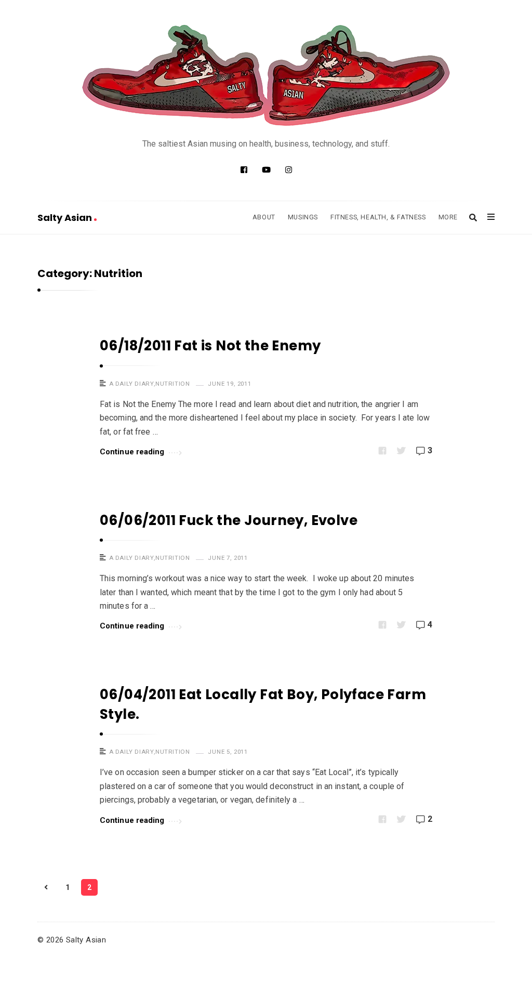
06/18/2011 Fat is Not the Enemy (210, 345)
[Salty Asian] (266, 75)
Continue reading (132, 451)
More (448, 217)
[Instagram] (288, 170)
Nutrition (172, 383)
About (263, 217)
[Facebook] (244, 170)
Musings (303, 217)
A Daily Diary (131, 383)
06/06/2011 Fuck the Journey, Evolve (228, 520)
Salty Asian (65, 217)
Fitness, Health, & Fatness (378, 217)
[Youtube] (266, 170)
